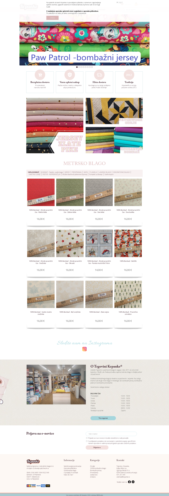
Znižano (93, 477)
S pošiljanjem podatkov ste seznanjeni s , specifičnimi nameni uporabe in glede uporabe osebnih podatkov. (112, 442)
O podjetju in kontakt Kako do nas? (71, 474)
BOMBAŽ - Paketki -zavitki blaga (52, 172)
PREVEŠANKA (77, 172)
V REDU (52, 18)
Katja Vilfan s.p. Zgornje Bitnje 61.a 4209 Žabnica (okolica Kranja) (126, 470)
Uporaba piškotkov (70, 468)
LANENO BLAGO (105, 172)
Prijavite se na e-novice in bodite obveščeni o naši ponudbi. (108, 438)
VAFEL (86, 172)
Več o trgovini (103, 418)
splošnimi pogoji (121, 441)
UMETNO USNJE (34, 174)
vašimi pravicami (107, 443)
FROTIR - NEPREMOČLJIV (51, 174)
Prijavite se (97, 447)
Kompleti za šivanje (95, 174)
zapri (120, 2)
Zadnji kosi (93, 475)
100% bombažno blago (98, 468)
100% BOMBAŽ (33, 172)
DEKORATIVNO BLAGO (121, 172)
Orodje (92, 466)
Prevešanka (94, 473)
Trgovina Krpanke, (122, 466)
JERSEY (67, 172)
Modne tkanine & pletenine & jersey (74, 174)
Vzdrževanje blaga (70, 470)
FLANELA (93, 172)
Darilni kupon (109, 174)
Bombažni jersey (96, 470)
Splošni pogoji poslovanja (72, 466)
